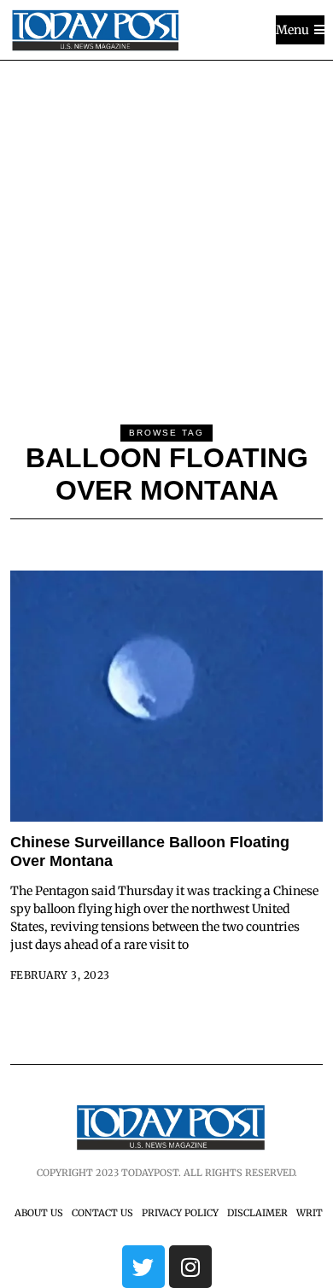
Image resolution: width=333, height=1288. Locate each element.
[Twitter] (143, 1266)
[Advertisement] (166, 235)
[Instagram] (190, 1266)
